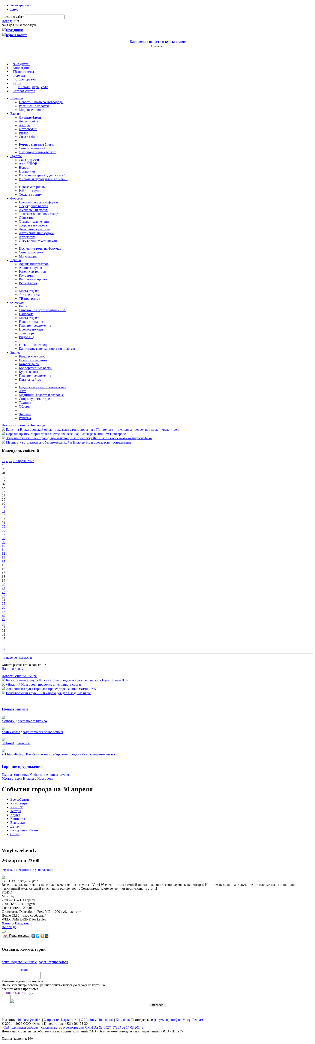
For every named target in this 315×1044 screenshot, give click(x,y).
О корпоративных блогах (37, 152)
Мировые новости (32, 110)
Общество (26, 217)
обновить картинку (17, 993)
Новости (16, 98)
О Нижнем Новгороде (97, 1020)
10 (3, 546)
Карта (17, 83)
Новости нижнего (32, 321)
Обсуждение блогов (33, 206)
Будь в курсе (157, 46)
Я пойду (8, 923)
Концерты (26, 275)
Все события (28, 283)
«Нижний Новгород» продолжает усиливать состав (44, 684)
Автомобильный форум (36, 233)
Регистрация (19, 5)
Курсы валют (28, 372)
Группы (16, 156)
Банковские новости (34, 356)
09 (3, 542)
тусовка (39, 869)
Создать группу (30, 194)
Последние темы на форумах (40, 248)
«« (3, 461)
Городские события (24, 830)
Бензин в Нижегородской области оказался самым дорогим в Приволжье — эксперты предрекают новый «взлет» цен (92, 429)
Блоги (14, 113)
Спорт (15, 834)
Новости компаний (33, 360)
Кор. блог (122, 1020)
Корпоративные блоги (35, 368)
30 (3, 623)
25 (3, 603)
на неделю (9, 657)
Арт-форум (27, 237)
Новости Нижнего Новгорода (41, 102)
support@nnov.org (177, 1020)
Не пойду (9, 927)
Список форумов (31, 252)
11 (3, 549)
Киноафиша (21, 68)
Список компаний (32, 148)
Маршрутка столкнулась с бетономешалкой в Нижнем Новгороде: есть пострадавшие (68, 442)
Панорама (26, 314)
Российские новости (34, 106)
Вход (14, 9)
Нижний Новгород (33, 345)
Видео (23, 133)
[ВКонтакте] (33, 936)
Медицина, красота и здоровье (41, 395)
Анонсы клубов (30, 268)
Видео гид (26, 337)
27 (3, 611)
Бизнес (15, 352)
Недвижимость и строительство (42, 387)
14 (3, 561)
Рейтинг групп (30, 190)
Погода (7, 21)
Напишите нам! (13, 668)
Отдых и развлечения (34, 221)
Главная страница (15, 774)
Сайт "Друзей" (29, 160)
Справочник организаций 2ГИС (42, 310)
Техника (25, 402)
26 (3, 607)
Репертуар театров (32, 271)
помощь (23, 969)
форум (158, 1020)
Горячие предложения (35, 325)
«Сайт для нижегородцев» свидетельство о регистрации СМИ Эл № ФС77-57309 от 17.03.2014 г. (73, 1027)
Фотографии (28, 129)
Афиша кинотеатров (34, 264)
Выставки (17, 822)
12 (3, 553)
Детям (14, 826)
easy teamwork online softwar (43, 732)
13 (3, 557)
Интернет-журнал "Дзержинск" (42, 175)
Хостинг (25, 414)
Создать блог (28, 137)
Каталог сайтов (24, 91)
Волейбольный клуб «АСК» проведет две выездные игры (48, 693)
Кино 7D (16, 807)
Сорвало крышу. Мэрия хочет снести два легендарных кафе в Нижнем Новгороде (66, 434)
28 (3, 615)
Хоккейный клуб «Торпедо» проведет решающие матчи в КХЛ (52, 689)
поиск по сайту (13, 16)
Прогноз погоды (31, 329)
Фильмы (24, 87)
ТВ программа (23, 71)
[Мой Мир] (47, 936)
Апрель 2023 (24, 461)
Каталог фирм (29, 364)
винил (51, 869)
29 (3, 619)
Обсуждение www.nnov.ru (38, 241)
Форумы (19, 75)
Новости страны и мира (19, 676)
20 (3, 584)
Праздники (27, 171)
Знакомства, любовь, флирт (39, 214)
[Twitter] (38, 936)
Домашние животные (34, 229)
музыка (8, 869)
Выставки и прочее (33, 279)
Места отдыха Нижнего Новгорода (27, 778)
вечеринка (23, 869)
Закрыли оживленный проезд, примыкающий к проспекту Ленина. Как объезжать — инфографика (79, 438)
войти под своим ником (19, 962)
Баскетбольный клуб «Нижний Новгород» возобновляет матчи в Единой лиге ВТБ (67, 680)
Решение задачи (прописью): (23, 981)
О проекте (51, 1020)
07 (3, 534)
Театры (15, 811)
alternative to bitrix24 (32, 721)
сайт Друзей (21, 64)
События (36, 774)
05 (3, 526)
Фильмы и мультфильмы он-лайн (43, 179)
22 (3, 592)
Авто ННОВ (28, 163)
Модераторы (28, 256)
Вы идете (22, 923)
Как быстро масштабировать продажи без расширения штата (70, 754)
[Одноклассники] (42, 936)
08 (3, 538)
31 (3, 507)
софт (44, 87)
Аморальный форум (33, 210)
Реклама (25, 418)
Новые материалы (32, 187)
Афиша (15, 260)
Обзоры (24, 406)
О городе (17, 302)
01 (3, 511)
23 (3, 596)
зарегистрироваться (53, 962)
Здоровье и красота (33, 225)
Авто (22, 391)
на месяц (25, 657)
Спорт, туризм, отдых (35, 399)
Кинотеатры (19, 803)
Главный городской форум (38, 202)
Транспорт (26, 333)
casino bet (23, 743)
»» (10, 461)
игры (35, 87)
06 (3, 530)
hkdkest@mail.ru (29, 1020)
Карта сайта (69, 1020)
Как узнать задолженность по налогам (47, 348)
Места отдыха (29, 291)
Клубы (15, 815)
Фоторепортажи (24, 79)
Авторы (24, 125)
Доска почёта (28, 121)
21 (3, 588)
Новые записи (15, 709)
